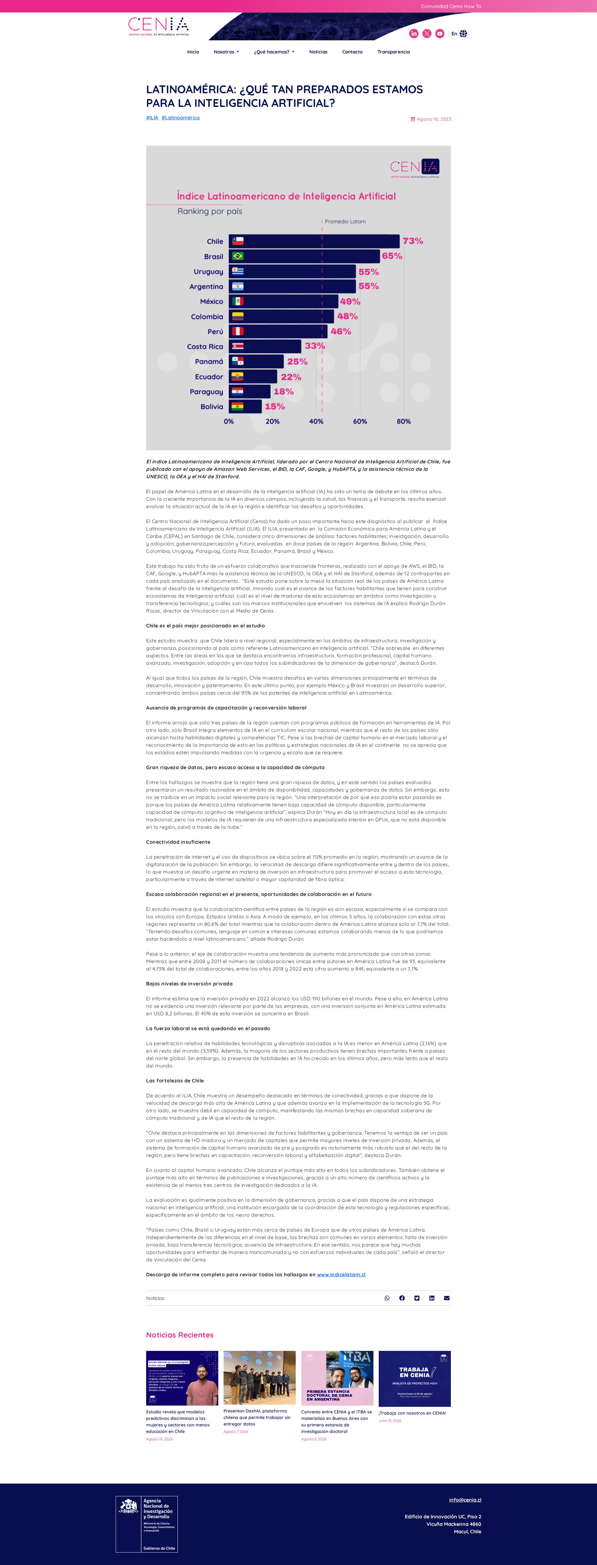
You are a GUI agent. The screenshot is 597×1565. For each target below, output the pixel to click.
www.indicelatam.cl (341, 1274)
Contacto (352, 52)
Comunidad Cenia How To (451, 6)
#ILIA (152, 117)
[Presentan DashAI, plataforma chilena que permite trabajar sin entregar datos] (260, 1378)
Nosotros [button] (224, 52)
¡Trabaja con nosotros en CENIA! (412, 1413)
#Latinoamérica (181, 117)
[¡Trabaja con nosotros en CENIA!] (415, 1379)
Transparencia (393, 52)
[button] (387, 1298)
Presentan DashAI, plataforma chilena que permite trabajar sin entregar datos (257, 1417)
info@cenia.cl (465, 1500)
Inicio (193, 52)
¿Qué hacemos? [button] (272, 52)
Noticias (318, 52)
